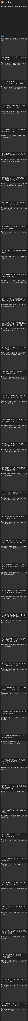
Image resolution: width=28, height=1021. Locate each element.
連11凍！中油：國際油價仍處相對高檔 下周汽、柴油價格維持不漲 (13, 300)
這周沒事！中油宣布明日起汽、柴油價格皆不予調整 (14, 932)
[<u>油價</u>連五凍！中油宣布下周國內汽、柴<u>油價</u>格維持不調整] (14, 433)
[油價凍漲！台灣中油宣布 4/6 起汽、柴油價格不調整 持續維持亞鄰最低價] (14, 554)
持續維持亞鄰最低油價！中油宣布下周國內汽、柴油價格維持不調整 (14, 396)
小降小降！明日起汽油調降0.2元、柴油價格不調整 (13, 956)
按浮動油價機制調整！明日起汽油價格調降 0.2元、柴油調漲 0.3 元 (14, 688)
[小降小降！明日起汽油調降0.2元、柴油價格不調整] (14, 945)
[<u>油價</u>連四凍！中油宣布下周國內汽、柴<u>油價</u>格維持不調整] (14, 457)
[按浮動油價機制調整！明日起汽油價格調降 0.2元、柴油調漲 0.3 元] (14, 677)
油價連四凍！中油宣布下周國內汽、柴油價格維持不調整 (14, 469)
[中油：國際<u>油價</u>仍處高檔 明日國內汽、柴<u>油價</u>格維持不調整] (14, 95)
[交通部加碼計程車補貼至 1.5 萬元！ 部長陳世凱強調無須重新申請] (14, 312)
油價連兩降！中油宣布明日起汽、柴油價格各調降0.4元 (14, 835)
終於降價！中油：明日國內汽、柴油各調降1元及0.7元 (14, 276)
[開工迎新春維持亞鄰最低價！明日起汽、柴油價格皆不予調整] (14, 653)
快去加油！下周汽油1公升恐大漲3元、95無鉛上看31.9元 (13, 640)
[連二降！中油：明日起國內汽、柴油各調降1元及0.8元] (14, 240)
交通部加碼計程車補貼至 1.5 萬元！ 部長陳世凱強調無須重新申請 (14, 324)
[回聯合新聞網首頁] (2, 2)
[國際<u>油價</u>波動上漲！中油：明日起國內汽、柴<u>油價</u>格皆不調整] (14, 192)
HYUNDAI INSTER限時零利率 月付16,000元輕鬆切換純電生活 (13, 493)
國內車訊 (3, 6)
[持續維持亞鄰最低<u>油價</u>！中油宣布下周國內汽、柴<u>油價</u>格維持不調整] (14, 385)
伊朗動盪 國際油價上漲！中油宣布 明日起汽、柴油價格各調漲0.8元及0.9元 (13, 762)
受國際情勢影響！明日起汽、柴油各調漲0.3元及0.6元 (14, 712)
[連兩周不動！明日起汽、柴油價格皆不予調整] (14, 896)
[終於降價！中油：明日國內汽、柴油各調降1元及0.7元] (14, 264)
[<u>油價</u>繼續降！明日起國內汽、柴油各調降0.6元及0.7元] (14, 216)
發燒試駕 (10, 6)
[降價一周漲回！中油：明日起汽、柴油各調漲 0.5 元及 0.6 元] (14, 993)
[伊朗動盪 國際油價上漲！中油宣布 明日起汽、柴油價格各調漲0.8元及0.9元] (14, 749)
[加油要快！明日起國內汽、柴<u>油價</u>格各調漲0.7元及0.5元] (14, 143)
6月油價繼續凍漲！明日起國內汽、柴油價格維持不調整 (14, 372)
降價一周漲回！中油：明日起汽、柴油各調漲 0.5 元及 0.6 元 (14, 1004)
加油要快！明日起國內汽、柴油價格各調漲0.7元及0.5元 (14, 155)
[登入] (23, 2)
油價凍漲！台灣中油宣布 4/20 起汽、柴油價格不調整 (13, 517)
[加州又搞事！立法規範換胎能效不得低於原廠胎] (14, 47)
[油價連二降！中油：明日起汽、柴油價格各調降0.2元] (14, 775)
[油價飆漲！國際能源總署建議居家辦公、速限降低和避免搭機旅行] (14, 580)
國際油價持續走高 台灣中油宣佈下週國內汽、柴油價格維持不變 (13, 541)
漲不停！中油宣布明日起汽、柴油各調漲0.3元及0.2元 (14, 980)
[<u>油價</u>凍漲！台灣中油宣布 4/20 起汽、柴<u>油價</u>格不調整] (14, 506)
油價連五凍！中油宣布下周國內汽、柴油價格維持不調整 (14, 445)
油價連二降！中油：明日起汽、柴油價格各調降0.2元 (14, 787)
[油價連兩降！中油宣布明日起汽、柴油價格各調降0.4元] (14, 824)
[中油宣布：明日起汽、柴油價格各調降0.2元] (14, 800)
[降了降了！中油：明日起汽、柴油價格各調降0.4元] (14, 848)
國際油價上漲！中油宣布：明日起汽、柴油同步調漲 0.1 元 (13, 883)
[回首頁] (8, 2)
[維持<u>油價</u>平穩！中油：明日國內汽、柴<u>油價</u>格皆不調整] (14, 119)
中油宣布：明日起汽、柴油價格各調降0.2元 (14, 811)
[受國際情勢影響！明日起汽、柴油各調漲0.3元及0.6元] (14, 701)
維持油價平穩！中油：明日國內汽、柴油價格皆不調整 (14, 131)
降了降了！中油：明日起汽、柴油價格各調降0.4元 (14, 859)
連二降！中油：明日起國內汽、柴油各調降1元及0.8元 (14, 251)
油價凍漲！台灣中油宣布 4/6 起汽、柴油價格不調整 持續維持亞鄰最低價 (14, 566)
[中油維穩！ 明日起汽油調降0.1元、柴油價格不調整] (14, 725)
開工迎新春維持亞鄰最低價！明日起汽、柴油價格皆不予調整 (14, 664)
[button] (26, 2)
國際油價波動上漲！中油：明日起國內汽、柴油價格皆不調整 (14, 203)
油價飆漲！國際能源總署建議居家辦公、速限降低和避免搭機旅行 (14, 592)
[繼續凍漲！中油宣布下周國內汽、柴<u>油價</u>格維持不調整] (14, 409)
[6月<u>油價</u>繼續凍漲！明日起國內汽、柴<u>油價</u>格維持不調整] (14, 361)
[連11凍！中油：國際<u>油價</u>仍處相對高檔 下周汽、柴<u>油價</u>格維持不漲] (14, 288)
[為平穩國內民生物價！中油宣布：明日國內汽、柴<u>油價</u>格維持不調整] (14, 71)
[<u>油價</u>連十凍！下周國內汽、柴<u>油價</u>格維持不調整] (14, 337)
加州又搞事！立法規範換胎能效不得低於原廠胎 (14, 58)
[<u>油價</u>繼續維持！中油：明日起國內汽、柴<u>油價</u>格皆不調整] (14, 167)
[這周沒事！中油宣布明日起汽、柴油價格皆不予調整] (14, 920)
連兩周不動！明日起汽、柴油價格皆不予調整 (14, 908)
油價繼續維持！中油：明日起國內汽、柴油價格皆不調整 (13, 179)
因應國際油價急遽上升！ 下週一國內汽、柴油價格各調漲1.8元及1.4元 (14, 616)
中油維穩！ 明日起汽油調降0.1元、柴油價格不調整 (14, 737)
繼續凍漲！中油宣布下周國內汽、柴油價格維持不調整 (14, 420)
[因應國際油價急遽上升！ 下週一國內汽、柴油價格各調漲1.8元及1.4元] (14, 604)
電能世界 (24, 6)
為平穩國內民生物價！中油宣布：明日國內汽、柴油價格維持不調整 (14, 82)
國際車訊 (17, 6)
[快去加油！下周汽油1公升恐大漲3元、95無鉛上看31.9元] (14, 628)
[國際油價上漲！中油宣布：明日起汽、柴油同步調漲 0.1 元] (14, 872)
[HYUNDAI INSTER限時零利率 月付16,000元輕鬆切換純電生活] (14, 482)
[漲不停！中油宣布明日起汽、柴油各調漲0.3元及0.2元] (14, 969)
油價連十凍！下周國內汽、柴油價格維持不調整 (14, 348)
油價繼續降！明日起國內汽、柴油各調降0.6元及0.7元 (14, 227)
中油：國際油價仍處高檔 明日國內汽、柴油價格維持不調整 (13, 106)
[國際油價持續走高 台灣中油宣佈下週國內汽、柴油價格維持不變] (14, 530)
